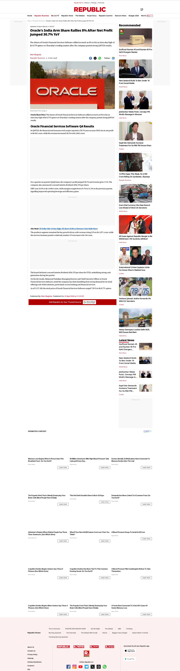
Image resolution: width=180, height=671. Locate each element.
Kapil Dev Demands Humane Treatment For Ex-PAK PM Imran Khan (135, 144)
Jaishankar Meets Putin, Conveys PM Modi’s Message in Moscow (134, 113)
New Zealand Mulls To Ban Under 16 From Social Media (134, 82)
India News (122, 118)
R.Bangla (93, 3)
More (148, 16)
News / (30, 21)
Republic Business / (39, 21)
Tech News (122, 55)
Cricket (121, 149)
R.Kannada (101, 3)
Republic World (78, 3)
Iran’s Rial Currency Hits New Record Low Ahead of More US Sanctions (134, 206)
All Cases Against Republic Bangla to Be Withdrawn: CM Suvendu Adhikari (135, 237)
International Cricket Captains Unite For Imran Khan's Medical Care (134, 268)
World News (123, 87)
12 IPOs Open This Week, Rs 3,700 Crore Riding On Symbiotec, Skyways (134, 175)
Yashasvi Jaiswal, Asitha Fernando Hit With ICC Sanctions (135, 300)
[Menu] (140, 9)
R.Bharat (86, 3)
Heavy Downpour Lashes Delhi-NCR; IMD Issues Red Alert (134, 331)
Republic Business (37, 58)
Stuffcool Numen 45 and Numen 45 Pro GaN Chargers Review (135, 51)
